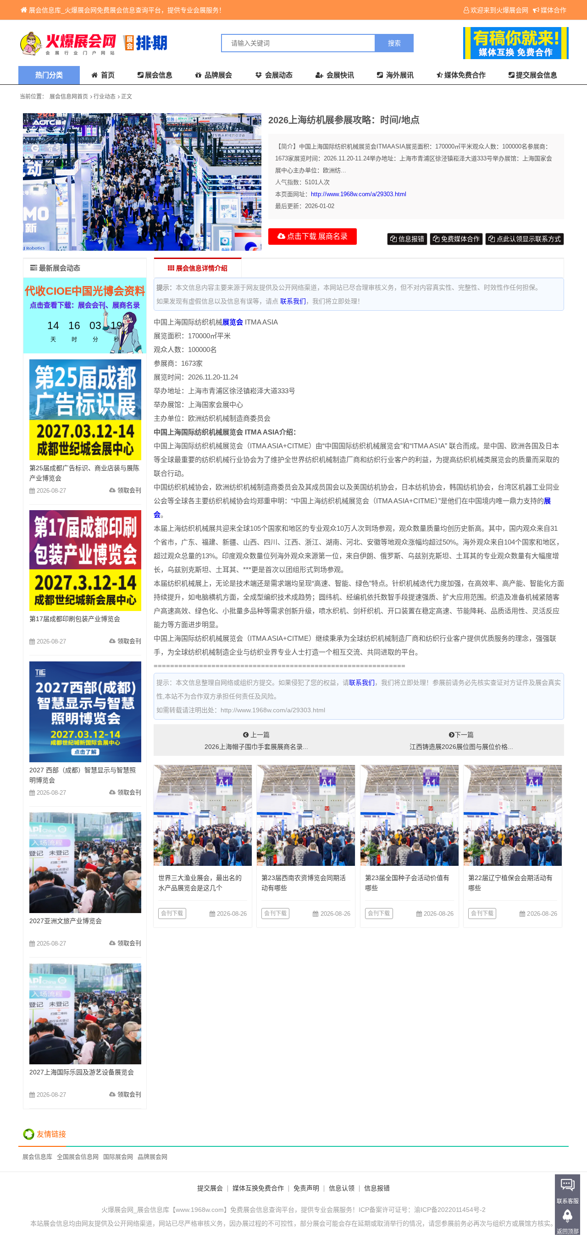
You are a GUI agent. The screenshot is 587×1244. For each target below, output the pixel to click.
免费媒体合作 (459, 238)
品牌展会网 (152, 1156)
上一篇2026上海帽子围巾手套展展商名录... (256, 740)
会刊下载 (172, 913)
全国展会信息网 (78, 1156)
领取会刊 (129, 490)
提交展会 (210, 1188)
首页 (107, 75)
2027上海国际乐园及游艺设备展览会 (81, 1072)
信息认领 (341, 1188)
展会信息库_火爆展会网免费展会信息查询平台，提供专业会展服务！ (127, 10)
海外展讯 (399, 75)
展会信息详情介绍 (200, 268)
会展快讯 (339, 75)
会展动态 (278, 75)
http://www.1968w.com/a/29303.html (358, 194)
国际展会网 (118, 1156)
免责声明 (306, 1188)
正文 (126, 97)
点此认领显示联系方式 (528, 238)
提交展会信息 (536, 75)
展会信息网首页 (69, 97)
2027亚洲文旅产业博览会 (65, 921)
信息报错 (410, 238)
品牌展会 (217, 75)
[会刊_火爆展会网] (156, 43)
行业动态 (105, 97)
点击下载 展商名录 (316, 236)
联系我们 (293, 301)
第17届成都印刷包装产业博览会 (74, 618)
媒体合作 (553, 10)
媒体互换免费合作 (258, 1188)
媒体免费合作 (465, 75)
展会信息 (158, 75)
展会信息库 (37, 1156)
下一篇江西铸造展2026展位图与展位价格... (461, 740)
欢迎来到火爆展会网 (499, 10)
